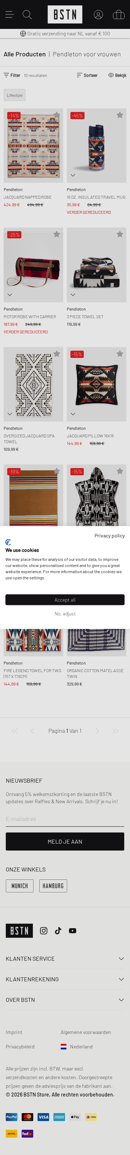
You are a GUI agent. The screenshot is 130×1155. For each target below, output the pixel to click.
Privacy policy (110, 535)
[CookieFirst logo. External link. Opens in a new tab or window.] (8, 542)
